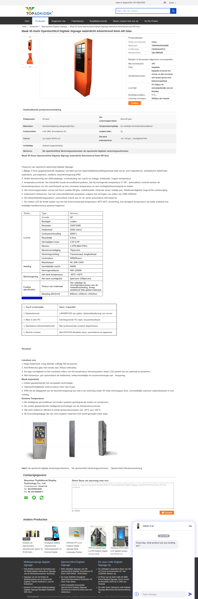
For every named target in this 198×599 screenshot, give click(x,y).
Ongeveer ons (58, 21)
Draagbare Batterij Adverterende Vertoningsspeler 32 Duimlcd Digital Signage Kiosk (53, 549)
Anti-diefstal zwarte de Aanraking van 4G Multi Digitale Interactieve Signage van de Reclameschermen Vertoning (40, 571)
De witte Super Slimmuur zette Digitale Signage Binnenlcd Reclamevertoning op (114, 589)
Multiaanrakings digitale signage (37, 563)
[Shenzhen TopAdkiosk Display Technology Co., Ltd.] (39, 11)
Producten (40, 21)
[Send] (190, 594)
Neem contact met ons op (125, 21)
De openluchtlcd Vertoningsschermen (90, 468)
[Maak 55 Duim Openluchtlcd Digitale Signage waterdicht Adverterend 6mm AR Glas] (30, 45)
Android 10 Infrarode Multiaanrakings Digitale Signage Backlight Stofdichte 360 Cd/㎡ (39, 589)
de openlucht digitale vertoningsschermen (48, 468)
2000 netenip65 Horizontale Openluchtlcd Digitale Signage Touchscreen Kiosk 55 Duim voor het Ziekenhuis (76, 588)
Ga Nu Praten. (151, 21)
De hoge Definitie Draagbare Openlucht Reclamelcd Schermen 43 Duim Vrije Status (76, 579)
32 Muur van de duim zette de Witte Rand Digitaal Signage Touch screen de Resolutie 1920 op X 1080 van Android (113, 580)
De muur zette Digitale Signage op (110, 563)
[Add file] (137, 594)
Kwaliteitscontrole (98, 21)
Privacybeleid (33, 597)
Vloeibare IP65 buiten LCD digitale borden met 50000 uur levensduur (119, 552)
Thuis (24, 27)
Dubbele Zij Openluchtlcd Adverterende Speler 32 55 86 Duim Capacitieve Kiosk (33, 549)
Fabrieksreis (78, 21)
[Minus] (190, 526)
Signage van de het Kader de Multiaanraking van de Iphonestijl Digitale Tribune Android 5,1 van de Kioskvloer (39, 580)
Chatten (134, 103)
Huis (27, 21)
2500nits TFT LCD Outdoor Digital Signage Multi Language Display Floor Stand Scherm (75, 549)
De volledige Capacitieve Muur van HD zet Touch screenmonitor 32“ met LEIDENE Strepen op (114, 571)
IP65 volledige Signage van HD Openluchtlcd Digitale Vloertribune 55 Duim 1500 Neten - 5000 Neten (77, 571)
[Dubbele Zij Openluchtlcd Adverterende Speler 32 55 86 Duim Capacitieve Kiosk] (32, 533)
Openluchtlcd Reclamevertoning (126, 468)
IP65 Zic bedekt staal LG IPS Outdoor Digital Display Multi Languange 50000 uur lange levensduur (98, 554)
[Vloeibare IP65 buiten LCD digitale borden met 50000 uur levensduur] (120, 536)
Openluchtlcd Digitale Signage (54, 27)
